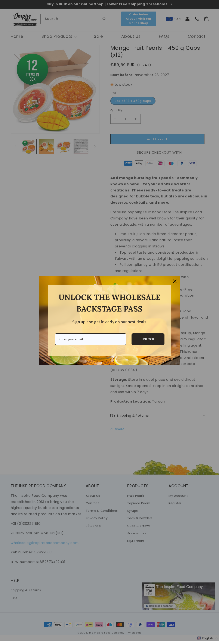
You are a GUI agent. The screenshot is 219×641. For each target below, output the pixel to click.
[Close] (175, 281)
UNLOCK (148, 339)
